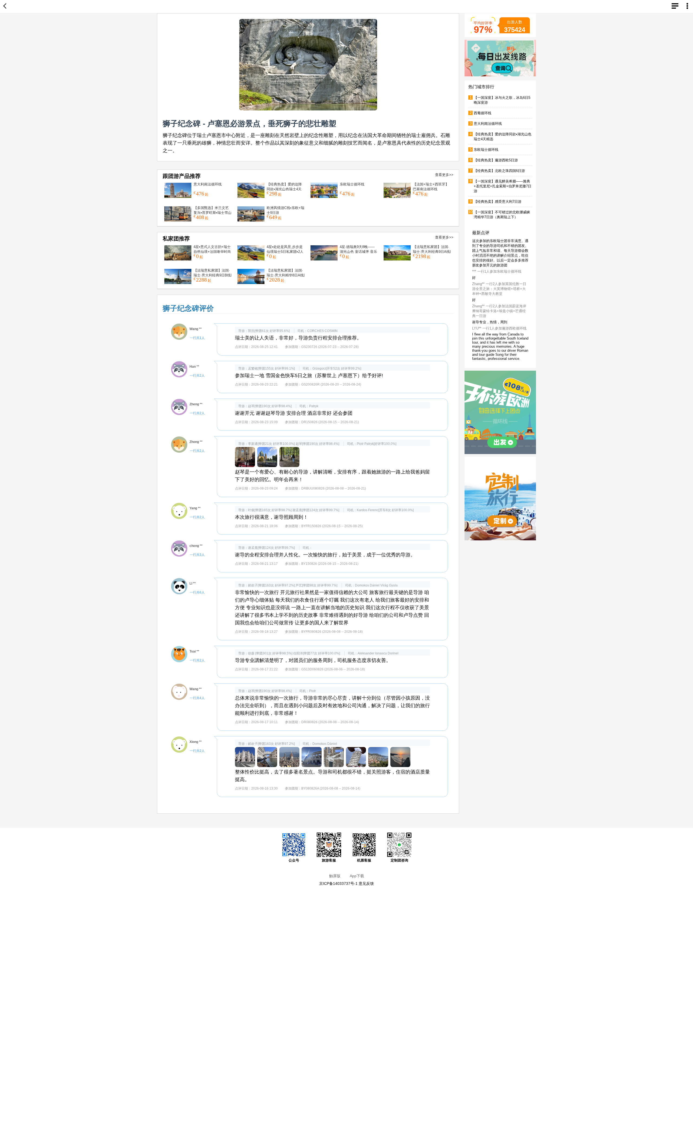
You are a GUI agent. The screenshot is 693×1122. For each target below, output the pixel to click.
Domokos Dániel (367, 585)
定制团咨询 (399, 860)
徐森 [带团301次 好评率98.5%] (270, 653)
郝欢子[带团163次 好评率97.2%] (271, 585)
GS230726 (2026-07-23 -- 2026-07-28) (330, 347)
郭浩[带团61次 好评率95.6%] (269, 331)
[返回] (6, 6)
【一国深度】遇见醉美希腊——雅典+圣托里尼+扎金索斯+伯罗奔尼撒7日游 (502, 186)
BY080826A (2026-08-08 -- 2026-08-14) (330, 788)
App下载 (357, 876)
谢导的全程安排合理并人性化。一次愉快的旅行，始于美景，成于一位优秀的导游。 (325, 554)
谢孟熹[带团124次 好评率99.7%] (315, 510)
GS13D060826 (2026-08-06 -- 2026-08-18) (333, 669)
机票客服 (364, 860)
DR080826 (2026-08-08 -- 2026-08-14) (330, 722)
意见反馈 (366, 883)
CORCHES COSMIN (322, 331)
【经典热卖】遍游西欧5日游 (496, 160)
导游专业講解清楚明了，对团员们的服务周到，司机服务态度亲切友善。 (313, 660)
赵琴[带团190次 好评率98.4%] (270, 406)
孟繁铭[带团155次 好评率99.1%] (271, 368)
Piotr (360, 444)
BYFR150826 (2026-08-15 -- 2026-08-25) (332, 526)
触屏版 (335, 876)
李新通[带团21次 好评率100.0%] (271, 444)
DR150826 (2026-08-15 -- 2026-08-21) (330, 422)
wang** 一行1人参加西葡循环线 (496, 245)
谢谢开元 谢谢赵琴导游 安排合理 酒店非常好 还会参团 (293, 413)
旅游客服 (329, 860)
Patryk (313, 406)
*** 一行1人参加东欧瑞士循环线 (496, 282)
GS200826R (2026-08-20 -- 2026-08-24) (331, 384)
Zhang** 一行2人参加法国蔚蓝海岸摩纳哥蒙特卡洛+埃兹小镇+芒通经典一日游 (499, 322)
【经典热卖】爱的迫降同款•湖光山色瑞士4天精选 (284, 189)
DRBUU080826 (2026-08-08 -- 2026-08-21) (333, 488)
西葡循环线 (482, 113)
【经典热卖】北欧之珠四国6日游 (499, 171)
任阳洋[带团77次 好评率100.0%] (316, 653)
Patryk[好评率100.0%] (380, 444)
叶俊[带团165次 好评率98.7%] (270, 510)
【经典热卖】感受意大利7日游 (497, 202)
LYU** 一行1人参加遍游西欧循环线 (499, 339)
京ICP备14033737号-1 (338, 883)
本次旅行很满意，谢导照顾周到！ (271, 517)
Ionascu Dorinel (386, 653)
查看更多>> (444, 175)
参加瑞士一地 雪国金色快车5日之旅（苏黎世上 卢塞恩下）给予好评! (309, 375)
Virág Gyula (389, 585)
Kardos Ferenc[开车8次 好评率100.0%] (385, 510)
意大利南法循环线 (208, 184)
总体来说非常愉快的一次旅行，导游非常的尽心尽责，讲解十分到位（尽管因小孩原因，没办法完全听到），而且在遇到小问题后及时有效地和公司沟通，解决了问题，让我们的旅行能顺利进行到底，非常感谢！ (332, 705)
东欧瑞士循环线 (352, 184)
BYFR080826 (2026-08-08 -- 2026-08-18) (332, 632)
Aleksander (366, 653)
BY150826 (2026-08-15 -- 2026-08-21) (329, 564)
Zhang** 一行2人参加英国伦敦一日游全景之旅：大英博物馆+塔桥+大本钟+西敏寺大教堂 (499, 299)
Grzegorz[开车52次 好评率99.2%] (336, 368)
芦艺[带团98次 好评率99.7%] (316, 585)
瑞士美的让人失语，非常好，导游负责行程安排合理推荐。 (298, 338)
